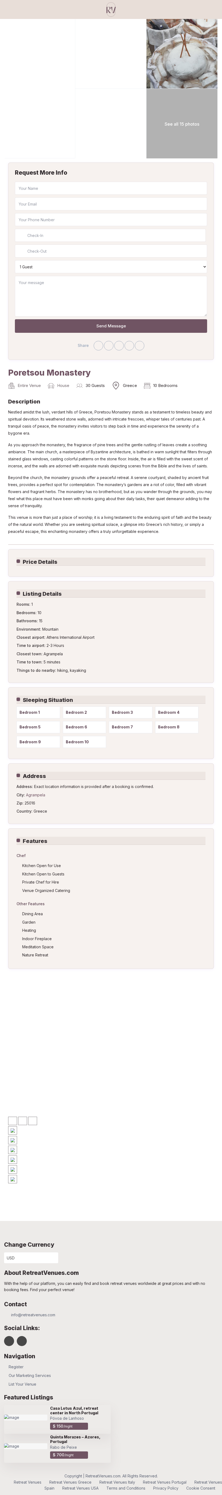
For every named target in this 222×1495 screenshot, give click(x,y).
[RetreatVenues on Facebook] (9, 1341)
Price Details (40, 562)
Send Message (111, 325)
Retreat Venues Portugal (165, 1482)
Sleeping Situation (48, 700)
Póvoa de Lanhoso (67, 1418)
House (63, 385)
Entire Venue (29, 385)
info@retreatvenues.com (33, 1314)
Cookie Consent (200, 1488)
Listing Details (42, 594)
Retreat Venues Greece (70, 1482)
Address (34, 776)
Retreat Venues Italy (117, 1482)
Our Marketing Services (30, 1375)
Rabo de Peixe (63, 1447)
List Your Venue (22, 1384)
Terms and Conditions (125, 1488)
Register (16, 1366)
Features (35, 841)
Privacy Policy (165, 1488)
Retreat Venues (27, 1482)
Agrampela (35, 795)
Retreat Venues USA (80, 1488)
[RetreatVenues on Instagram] (22, 1341)
